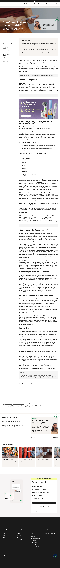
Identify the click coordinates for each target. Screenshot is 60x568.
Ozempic (11, 6)
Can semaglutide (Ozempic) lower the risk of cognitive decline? (9, 47)
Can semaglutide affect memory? (8, 51)
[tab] (11, 3)
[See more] (56, 470)
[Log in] (56, 4)
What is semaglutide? (7, 43)
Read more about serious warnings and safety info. (44, 75)
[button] (9, 40)
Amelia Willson (55, 435)
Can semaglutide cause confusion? (8, 55)
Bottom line (5, 61)
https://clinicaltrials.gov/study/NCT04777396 (21, 406)
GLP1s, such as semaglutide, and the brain (9, 58)
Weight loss (7, 6)
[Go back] (54, 470)
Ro (3, 6)
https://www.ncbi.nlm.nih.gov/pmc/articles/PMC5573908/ (13, 404)
